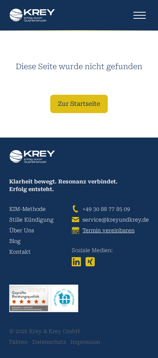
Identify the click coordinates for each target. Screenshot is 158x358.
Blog (15, 241)
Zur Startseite (79, 103)
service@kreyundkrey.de (115, 220)
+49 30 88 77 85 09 (106, 209)
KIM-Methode (27, 209)
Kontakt (20, 252)
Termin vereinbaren (108, 230)
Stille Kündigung (31, 220)
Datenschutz (49, 342)
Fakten (18, 342)
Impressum (85, 342)
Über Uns (21, 230)
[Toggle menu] (139, 15)
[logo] (32, 15)
